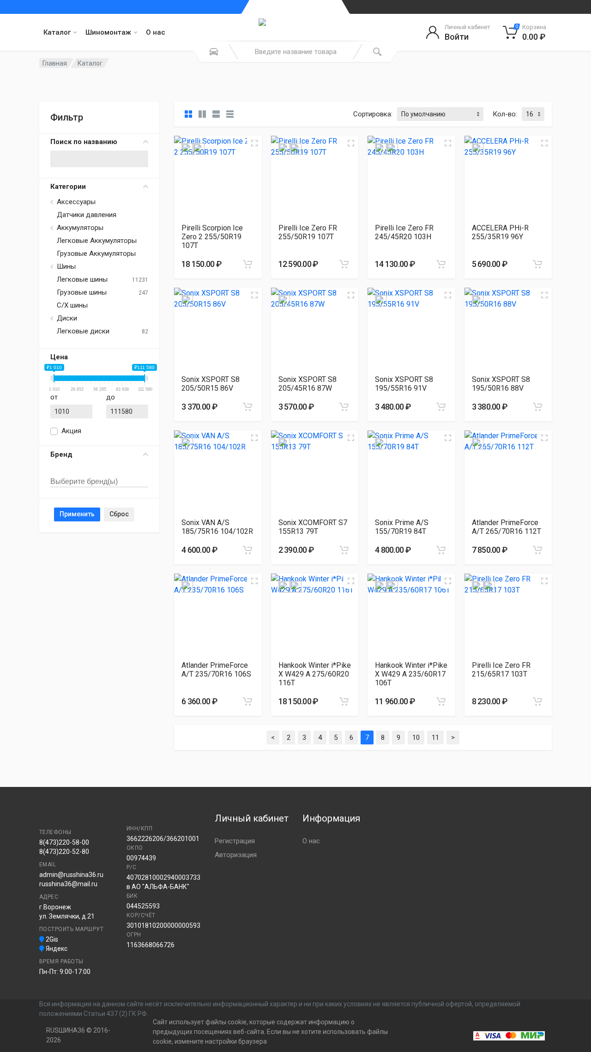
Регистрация (235, 841)
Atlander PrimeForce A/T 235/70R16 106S (216, 669)
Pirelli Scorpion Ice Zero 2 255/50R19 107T (212, 237)
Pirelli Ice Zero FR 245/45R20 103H (404, 232)
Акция (71, 431)
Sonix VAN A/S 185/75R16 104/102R (217, 527)
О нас (155, 32)
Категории (68, 186)
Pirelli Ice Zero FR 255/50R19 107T (307, 232)
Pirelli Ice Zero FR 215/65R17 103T (501, 669)
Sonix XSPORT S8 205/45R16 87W (307, 384)
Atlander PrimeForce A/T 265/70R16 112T (506, 527)
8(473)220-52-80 (64, 851)
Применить (77, 514)
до (110, 397)
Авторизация (236, 855)
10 (416, 737)
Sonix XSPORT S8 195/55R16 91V (404, 384)
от (54, 397)
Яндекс (55, 948)
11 (435, 737)
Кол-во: (505, 114)
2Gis (51, 939)
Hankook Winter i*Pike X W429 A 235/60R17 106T (411, 674)
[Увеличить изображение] (254, 143)
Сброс (119, 514)
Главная (54, 63)
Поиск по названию (83, 142)
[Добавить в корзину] (247, 264)
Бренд (61, 454)
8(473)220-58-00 (64, 842)
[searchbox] (93, 482)
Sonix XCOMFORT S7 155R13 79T (312, 527)
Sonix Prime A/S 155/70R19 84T (401, 527)
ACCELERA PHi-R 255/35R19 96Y (500, 232)
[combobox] (99, 471)
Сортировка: (372, 114)
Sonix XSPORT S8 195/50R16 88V (501, 384)
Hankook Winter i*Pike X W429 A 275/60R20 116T (314, 674)
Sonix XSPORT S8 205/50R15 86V (210, 384)
